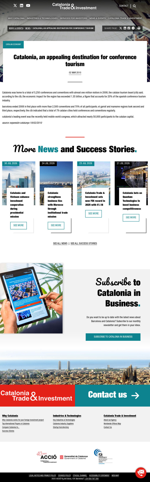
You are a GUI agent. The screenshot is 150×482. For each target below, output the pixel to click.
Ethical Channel (80, 476)
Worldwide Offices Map (112, 424)
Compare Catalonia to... (10, 427)
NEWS (27, 28)
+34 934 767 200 (92, 479)
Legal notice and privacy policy (42, 476)
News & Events (97, 19)
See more (20, 226)
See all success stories (84, 243)
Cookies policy (64, 476)
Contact (123, 6)
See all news (60, 243)
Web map (115, 476)
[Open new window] (140, 472)
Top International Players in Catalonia (15, 424)
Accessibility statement (99, 476)
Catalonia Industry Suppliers (63, 424)
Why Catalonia (16, 19)
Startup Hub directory (61, 427)
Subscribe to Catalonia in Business (113, 337)
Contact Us (108, 427)
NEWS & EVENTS (16, 28)
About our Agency (110, 420)
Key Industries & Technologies (64, 420)
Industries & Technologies (42, 19)
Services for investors (73, 19)
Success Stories (8, 431)
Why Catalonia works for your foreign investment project (23, 420)
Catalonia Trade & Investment (125, 19)
